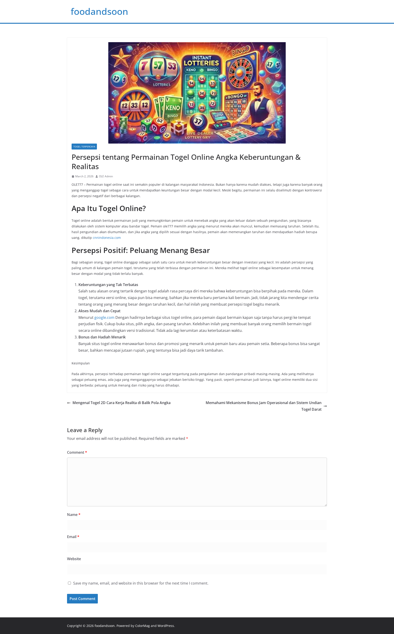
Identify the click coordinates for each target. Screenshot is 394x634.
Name (73, 514)
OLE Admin (106, 176)
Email (73, 536)
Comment (77, 452)
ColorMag (142, 626)
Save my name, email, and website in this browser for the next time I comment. (140, 583)
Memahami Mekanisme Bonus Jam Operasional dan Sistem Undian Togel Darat (263, 406)
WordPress (166, 626)
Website (74, 558)
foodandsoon (99, 11)
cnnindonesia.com (107, 237)
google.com (104, 317)
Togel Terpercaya (84, 146)
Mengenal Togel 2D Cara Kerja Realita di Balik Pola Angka (122, 402)
